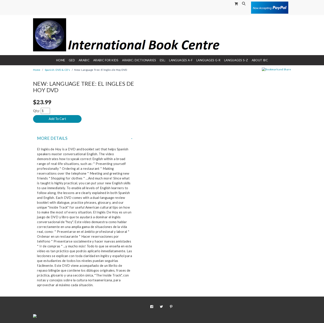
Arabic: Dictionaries (139, 60)
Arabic (84, 60)
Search (244, 4)
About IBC (260, 60)
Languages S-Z (236, 60)
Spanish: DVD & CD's (57, 69)
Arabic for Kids (106, 60)
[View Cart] (236, 4)
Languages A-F (181, 60)
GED (72, 60)
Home (60, 60)
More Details (52, 138)
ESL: (163, 60)
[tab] (85, 138)
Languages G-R (208, 60)
